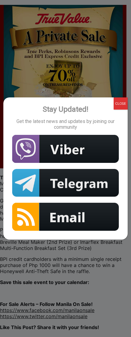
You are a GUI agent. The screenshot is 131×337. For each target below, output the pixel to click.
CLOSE (120, 103)
